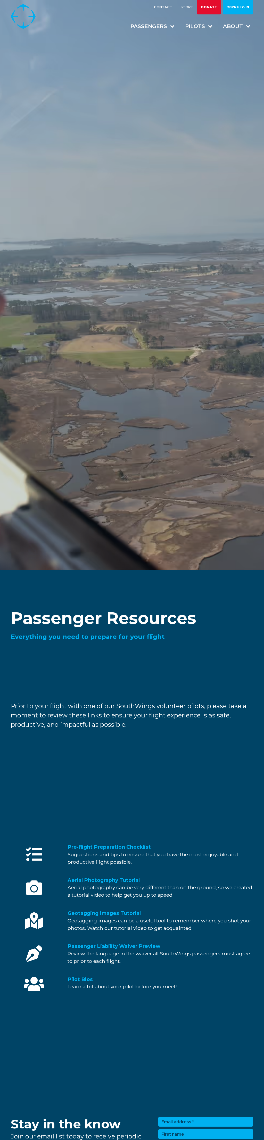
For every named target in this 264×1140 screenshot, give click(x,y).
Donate (209, 7)
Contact (163, 7)
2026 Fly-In (238, 7)
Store (186, 7)
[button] (150, 26)
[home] (27, 16)
